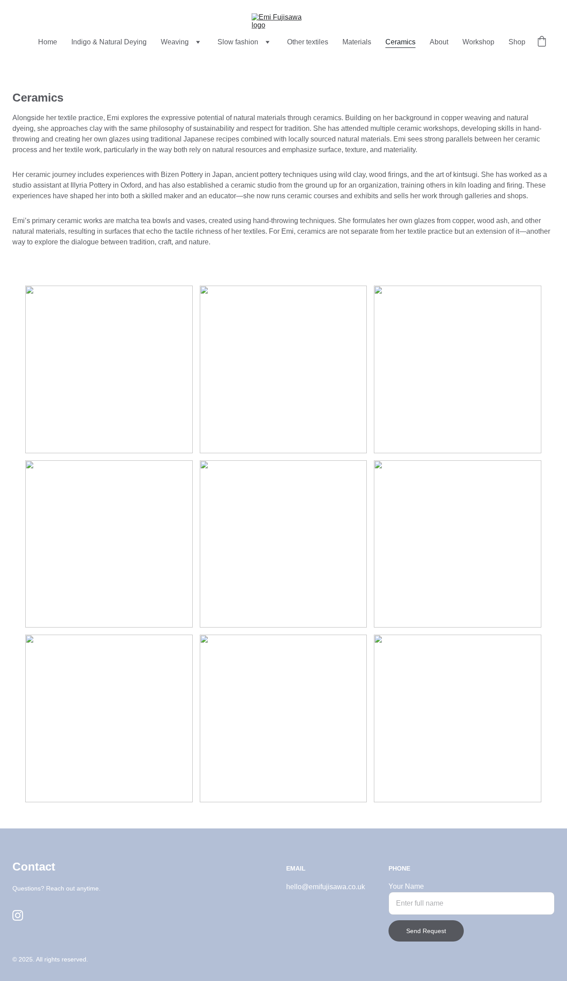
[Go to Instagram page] (17, 915)
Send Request (426, 930)
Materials (356, 42)
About (439, 42)
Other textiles (307, 42)
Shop (517, 42)
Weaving (175, 42)
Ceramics (400, 42)
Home (47, 42)
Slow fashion (237, 42)
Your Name (406, 886)
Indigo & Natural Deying (109, 42)
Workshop (478, 42)
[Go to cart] (542, 42)
